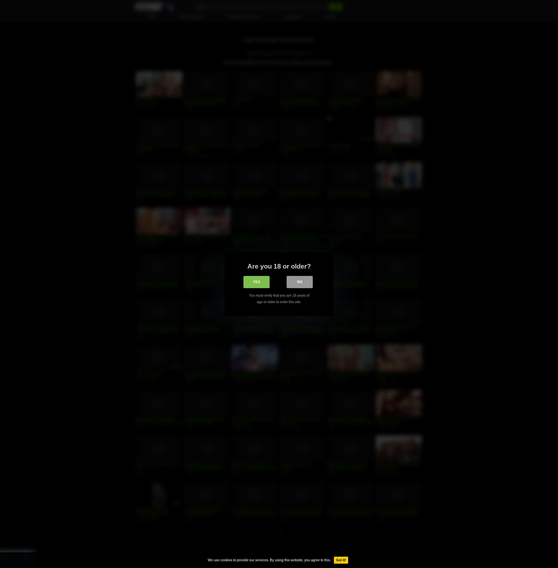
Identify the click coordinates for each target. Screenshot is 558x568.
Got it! (341, 560)
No (299, 282)
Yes (256, 282)
